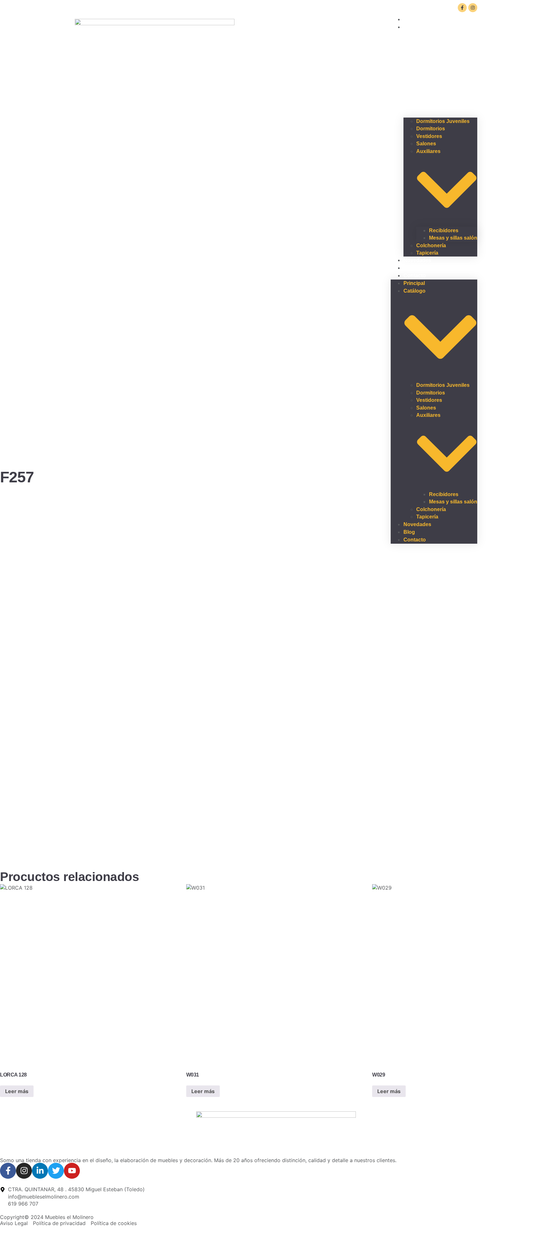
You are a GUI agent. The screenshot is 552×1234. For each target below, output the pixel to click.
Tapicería (427, 516)
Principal (414, 283)
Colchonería (431, 245)
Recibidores (443, 230)
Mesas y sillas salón (453, 238)
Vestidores (429, 136)
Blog (409, 532)
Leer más (16, 1091)
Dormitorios (430, 128)
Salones (426, 143)
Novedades (417, 260)
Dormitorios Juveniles (443, 121)
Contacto (414, 275)
